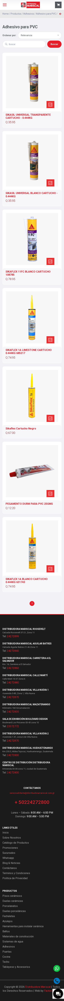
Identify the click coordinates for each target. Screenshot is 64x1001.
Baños (6, 931)
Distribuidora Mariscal (38, 986)
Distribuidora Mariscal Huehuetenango (27, 748)
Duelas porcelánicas (14, 911)
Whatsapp (8, 857)
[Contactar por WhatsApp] (57, 968)
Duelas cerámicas (12, 901)
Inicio (5, 832)
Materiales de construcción (18, 936)
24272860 (13, 668)
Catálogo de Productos (15, 842)
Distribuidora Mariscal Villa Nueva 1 (25, 690)
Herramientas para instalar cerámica (22, 926)
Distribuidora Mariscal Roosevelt (24, 629)
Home (5, 13)
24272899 (13, 636)
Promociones (10, 847)
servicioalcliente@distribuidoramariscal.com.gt (32, 793)
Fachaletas (8, 916)
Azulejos (7, 921)
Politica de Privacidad (15, 878)
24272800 (13, 755)
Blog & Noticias (11, 863)
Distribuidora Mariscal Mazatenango (26, 704)
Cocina (6, 956)
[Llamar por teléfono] (57, 981)
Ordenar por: (9, 35)
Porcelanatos (10, 906)
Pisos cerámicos (12, 895)
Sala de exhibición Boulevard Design (25, 719)
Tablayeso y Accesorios (16, 966)
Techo (5, 961)
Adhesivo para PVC (46, 13)
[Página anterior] (60, 14)
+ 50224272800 (32, 802)
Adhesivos (28, 13)
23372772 (13, 726)
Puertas (6, 951)
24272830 (13, 711)
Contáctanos (9, 868)
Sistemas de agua (12, 941)
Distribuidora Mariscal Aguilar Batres (27, 643)
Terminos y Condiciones (16, 873)
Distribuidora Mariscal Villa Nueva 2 (25, 733)
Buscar (54, 44)
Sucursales (8, 852)
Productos (16, 13)
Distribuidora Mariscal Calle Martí (25, 675)
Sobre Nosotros (11, 837)
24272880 (13, 682)
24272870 (13, 697)
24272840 (13, 650)
